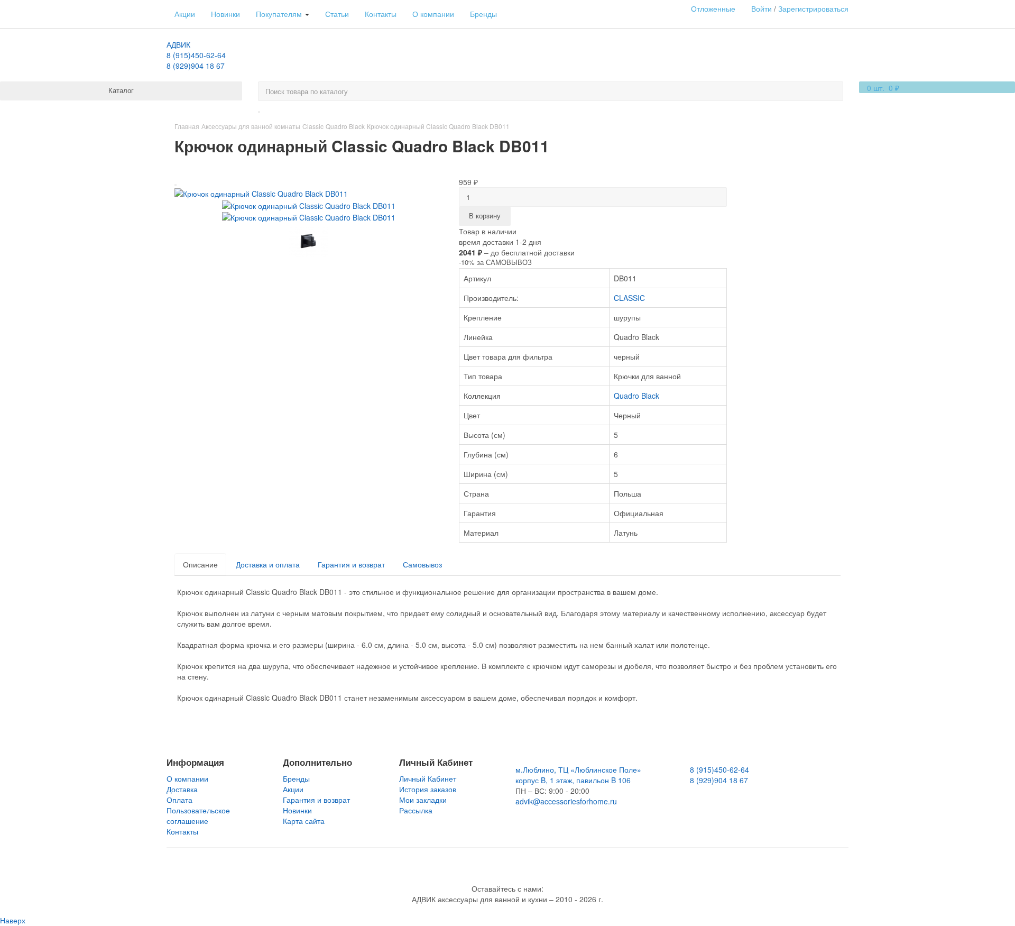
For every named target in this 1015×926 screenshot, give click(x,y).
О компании (433, 13)
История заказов (427, 789)
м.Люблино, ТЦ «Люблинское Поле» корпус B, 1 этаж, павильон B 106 (578, 774)
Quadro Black (636, 395)
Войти (761, 8)
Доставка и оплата (268, 564)
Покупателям (280, 13)
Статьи (337, 13)
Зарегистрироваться (813, 8)
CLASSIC (629, 297)
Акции (184, 13)
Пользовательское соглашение (198, 815)
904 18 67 (196, 65)
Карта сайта (304, 820)
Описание (200, 564)
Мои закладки (423, 799)
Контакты (380, 13)
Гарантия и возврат (351, 564)
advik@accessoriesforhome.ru (566, 801)
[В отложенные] (175, 185)
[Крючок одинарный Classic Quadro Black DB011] (261, 192)
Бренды (483, 13)
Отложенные (713, 8)
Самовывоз (422, 564)
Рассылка (415, 810)
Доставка (182, 789)
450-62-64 (196, 55)
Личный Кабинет (427, 778)
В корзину (485, 215)
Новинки (225, 13)
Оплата (179, 799)
